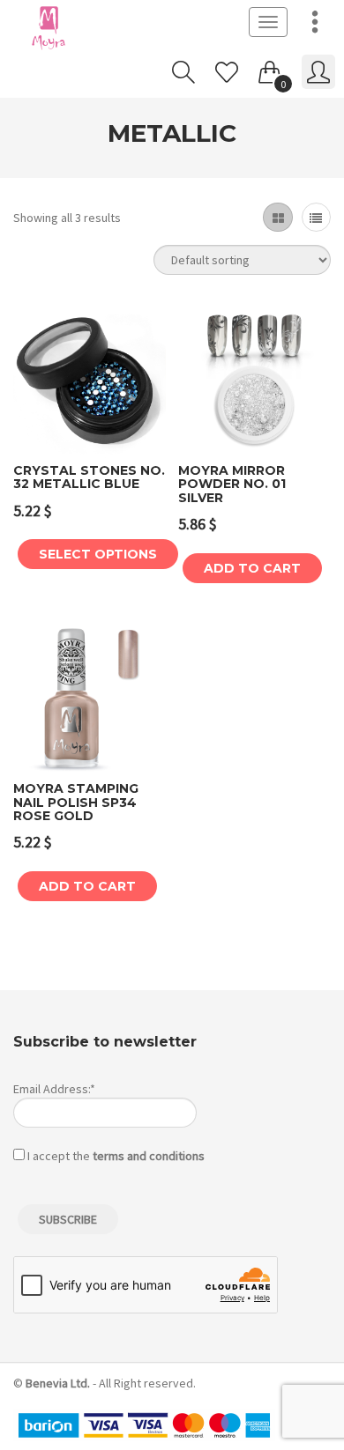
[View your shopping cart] (270, 69)
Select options (98, 554)
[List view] (316, 217)
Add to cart (252, 568)
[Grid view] (277, 217)
